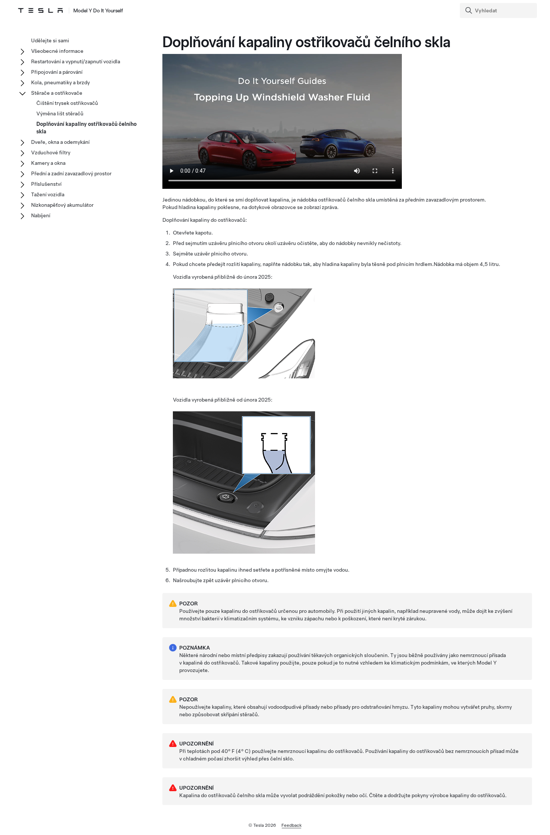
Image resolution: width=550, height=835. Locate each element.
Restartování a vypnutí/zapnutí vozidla (75, 61)
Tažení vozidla (47, 194)
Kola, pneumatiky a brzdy (60, 82)
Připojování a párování (56, 72)
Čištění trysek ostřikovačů (67, 103)
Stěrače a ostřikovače (56, 93)
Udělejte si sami (50, 40)
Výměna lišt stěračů (59, 114)
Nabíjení (40, 215)
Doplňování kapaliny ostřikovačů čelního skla (86, 127)
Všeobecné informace (57, 51)
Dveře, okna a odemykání (60, 142)
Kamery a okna (48, 163)
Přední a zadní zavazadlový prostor (71, 173)
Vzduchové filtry (50, 152)
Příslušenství (46, 184)
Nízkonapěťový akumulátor (62, 205)
